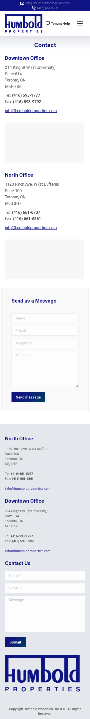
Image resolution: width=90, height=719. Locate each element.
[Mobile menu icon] (80, 23)
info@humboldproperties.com (48, 3)
